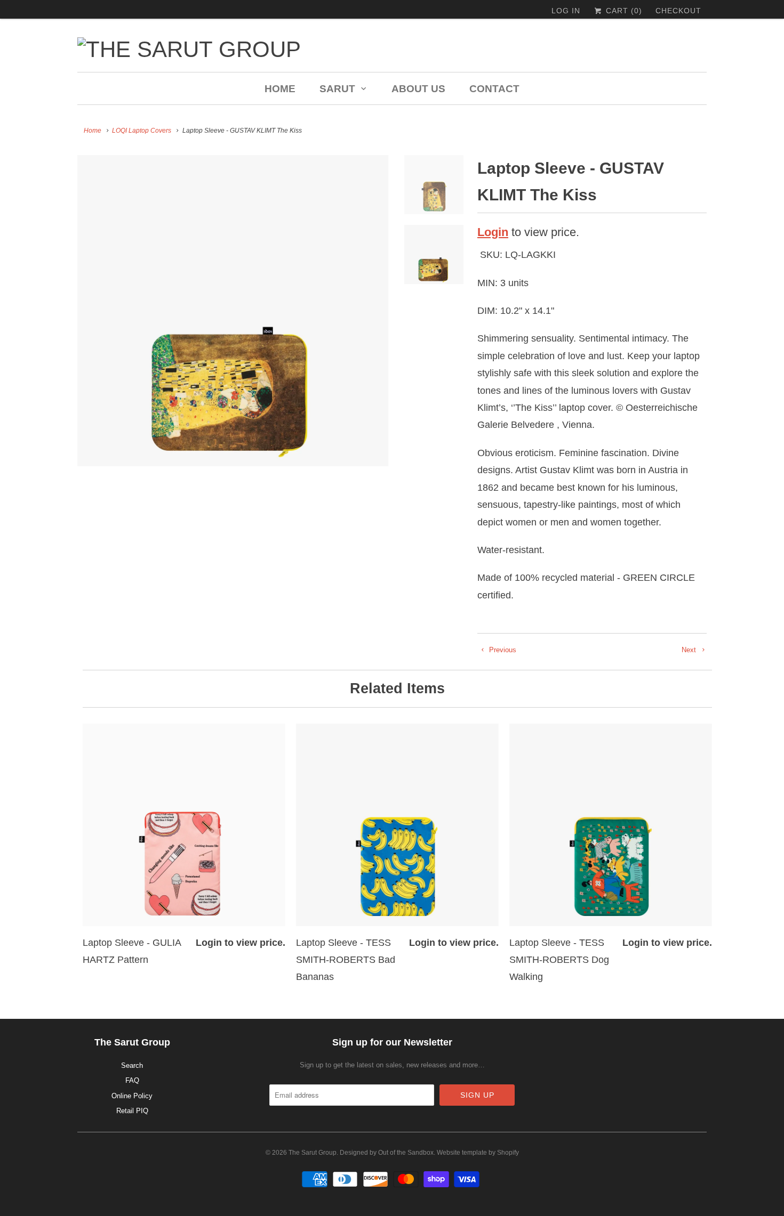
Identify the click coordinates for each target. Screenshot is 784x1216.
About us (418, 88)
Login (492, 232)
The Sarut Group (313, 1152)
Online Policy (132, 1096)
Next (690, 650)
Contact (494, 88)
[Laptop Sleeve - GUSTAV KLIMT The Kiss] (233, 310)
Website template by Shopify (478, 1152)
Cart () (622, 10)
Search (132, 1065)
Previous (501, 650)
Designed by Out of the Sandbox (387, 1152)
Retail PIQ (132, 1111)
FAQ (132, 1080)
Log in (565, 10)
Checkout (678, 10)
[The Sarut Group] (290, 49)
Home (280, 88)
